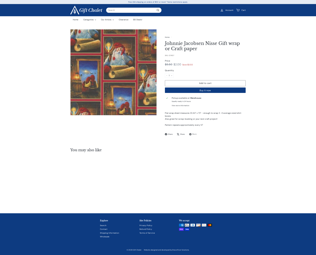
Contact (104, 229)
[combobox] (133, 10)
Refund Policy (145, 229)
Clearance (123, 19)
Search (103, 225)
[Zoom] (113, 72)
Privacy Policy (145, 225)
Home (75, 19)
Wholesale (104, 236)
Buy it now (205, 90)
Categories (88, 19)
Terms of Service (147, 233)
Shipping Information (109, 233)
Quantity (169, 70)
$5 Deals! (137, 19)
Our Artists (106, 19)
